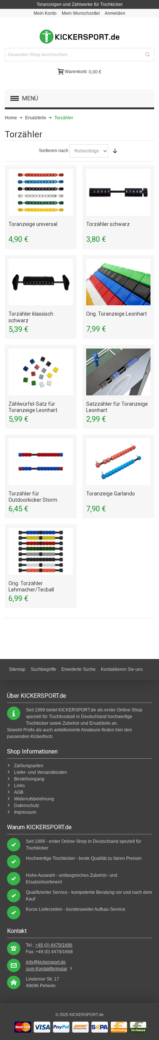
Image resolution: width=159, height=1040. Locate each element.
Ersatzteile (35, 117)
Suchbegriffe (43, 669)
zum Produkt (41, 192)
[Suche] (147, 54)
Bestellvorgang (29, 779)
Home (11, 117)
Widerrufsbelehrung (34, 799)
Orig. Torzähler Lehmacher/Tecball (31, 586)
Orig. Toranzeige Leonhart (116, 314)
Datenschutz (26, 805)
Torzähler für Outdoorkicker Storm (33, 497)
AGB (18, 792)
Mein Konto (45, 13)
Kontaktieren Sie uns (122, 669)
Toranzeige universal (33, 224)
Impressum (25, 812)
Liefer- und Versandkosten (40, 772)
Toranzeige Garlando (110, 494)
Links (19, 785)
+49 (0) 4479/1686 (53, 945)
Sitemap (17, 669)
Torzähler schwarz (108, 224)
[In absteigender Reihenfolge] (115, 151)
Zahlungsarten (28, 765)
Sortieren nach (53, 150)
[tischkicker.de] (79, 36)
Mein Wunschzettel (81, 13)
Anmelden (115, 13)
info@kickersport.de (46, 962)
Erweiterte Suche (78, 669)
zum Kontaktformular (46, 968)
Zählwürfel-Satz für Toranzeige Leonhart (33, 407)
